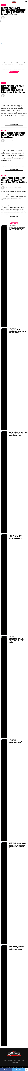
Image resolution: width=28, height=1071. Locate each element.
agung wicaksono (9, 17)
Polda (23, 1060)
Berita (5, 1060)
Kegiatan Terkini (15, 1062)
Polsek (15, 1060)
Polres (19, 1060)
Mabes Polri (10, 1060)
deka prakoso (9, 188)
